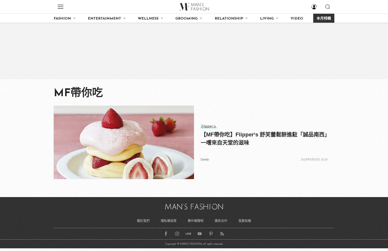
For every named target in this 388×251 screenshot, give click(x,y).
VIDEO (297, 18)
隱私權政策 (168, 220)
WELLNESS (148, 18)
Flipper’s (208, 126)
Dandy (205, 159)
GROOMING (186, 18)
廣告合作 (221, 220)
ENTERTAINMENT (104, 18)
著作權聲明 (195, 220)
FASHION (62, 18)
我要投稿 (244, 220)
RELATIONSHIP (229, 18)
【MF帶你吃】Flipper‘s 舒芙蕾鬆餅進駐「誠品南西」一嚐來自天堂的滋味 (264, 138)
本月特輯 (324, 18)
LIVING (267, 18)
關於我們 (143, 220)
